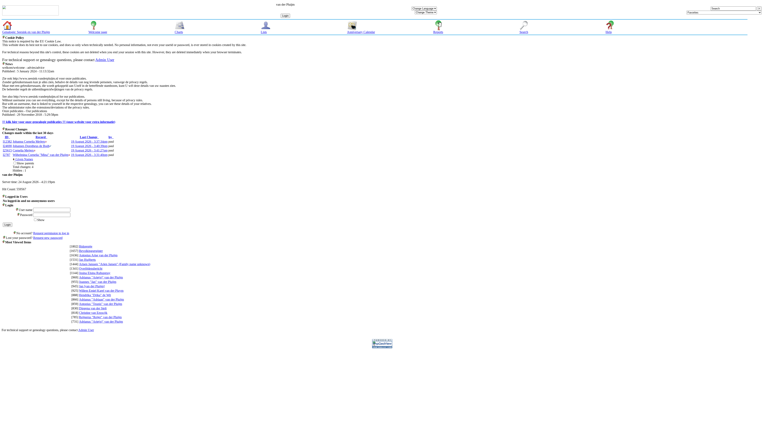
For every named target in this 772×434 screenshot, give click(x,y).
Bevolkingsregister (91, 251)
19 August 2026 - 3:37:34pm (89, 141)
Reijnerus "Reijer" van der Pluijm (100, 317)
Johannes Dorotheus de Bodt (31, 146)
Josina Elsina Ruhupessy (94, 273)
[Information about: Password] (18, 215)
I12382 (7, 141)
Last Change (88, 137)
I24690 (7, 146)
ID (6, 137)
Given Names (24, 159)
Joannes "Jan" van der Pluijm (97, 282)
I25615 (7, 150)
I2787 (6, 155)
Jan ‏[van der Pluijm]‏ (92, 286)
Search (523, 32)
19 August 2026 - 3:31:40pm (89, 155)
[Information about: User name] (17, 210)
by (110, 137)
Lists (264, 32)
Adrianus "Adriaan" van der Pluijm (101, 299)
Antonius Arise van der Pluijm (98, 255)
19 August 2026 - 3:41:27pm (89, 150)
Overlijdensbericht (90, 268)
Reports (438, 32)
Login (285, 15)
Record (41, 137)
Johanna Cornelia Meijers (29, 141)
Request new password (48, 238)
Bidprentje (85, 246)
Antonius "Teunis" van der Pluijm (100, 304)
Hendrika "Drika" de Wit (95, 295)
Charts (179, 32)
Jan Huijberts (87, 259)
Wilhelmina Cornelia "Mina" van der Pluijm (40, 155)
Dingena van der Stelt (93, 308)
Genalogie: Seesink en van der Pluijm (26, 32)
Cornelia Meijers (23, 150)
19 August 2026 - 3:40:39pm (89, 146)
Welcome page (97, 32)
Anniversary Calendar (361, 32)
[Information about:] (3, 37)
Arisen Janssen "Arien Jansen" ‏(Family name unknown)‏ (114, 264)
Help (609, 32)
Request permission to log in (51, 233)
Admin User (104, 60)
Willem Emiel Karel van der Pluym (101, 290)
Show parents (25, 163)
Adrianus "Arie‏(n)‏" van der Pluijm (101, 277)
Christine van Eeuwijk (93, 312)
